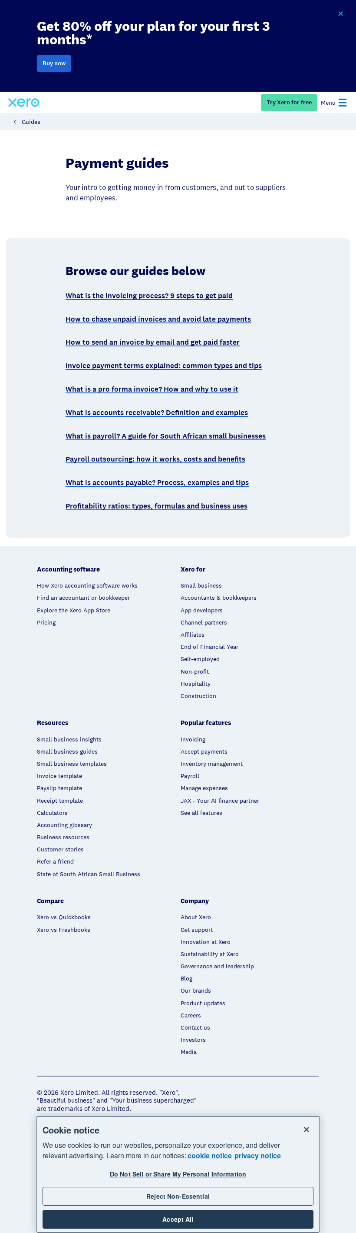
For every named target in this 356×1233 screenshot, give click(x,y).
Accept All (177, 1219)
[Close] (306, 1129)
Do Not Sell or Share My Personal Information (178, 1174)
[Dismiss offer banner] (340, 13)
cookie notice (210, 1155)
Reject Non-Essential (178, 1196)
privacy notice (257, 1155)
